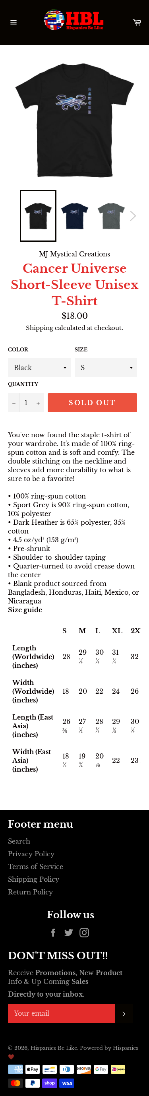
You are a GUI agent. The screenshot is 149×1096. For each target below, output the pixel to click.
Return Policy (30, 892)
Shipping (39, 328)
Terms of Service (35, 867)
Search (19, 841)
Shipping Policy (33, 879)
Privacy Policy (31, 854)
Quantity (23, 384)
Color (18, 350)
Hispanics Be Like (54, 1048)
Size (81, 350)
